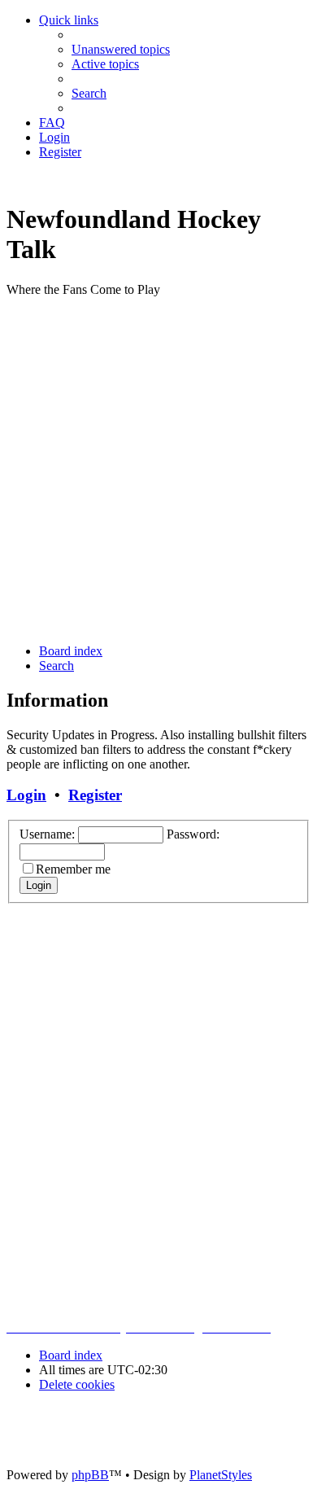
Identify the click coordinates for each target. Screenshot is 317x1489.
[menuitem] (121, 49)
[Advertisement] (158, 469)
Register (95, 795)
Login (26, 795)
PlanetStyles (220, 1475)
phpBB (90, 1475)
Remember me (73, 869)
